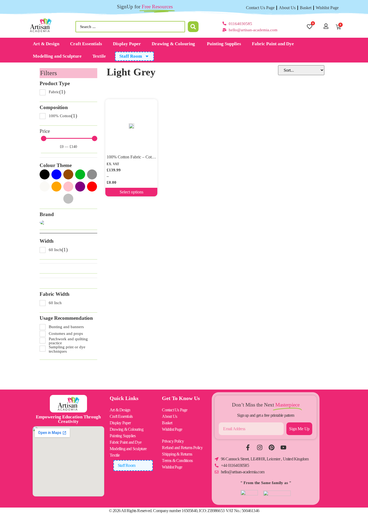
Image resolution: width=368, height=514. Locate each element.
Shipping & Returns (177, 454)
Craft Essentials (86, 43)
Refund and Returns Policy (182, 447)
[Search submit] (193, 26)
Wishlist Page (327, 7)
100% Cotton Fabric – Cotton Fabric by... (142, 157)
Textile (99, 56)
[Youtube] (283, 447)
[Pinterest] (272, 447)
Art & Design (46, 43)
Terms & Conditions (177, 460)
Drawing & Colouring (174, 43)
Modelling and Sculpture (57, 56)
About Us (287, 7)
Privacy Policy (173, 441)
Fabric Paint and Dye (273, 43)
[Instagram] (260, 447)
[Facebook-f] (248, 447)
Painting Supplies (224, 43)
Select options (131, 192)
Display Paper (127, 43)
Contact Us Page (260, 7)
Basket (305, 7)
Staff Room (130, 56)
